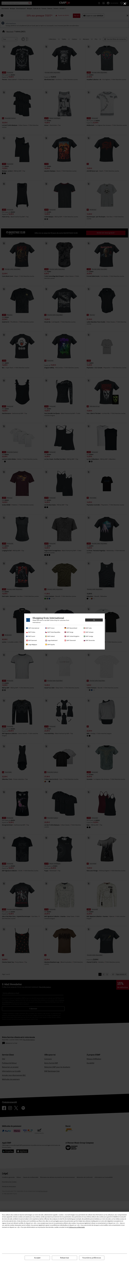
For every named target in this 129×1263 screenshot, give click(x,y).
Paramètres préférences (91, 1258)
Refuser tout (64, 1258)
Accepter (37, 1258)
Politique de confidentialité (77, 1227)
